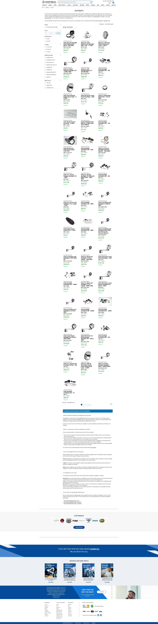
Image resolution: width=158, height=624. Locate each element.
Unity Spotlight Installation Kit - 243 (104, 336)
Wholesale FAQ (59, 614)
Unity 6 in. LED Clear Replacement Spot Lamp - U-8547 (104, 44)
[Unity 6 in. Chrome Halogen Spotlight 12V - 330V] (70, 167)
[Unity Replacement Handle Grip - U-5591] (70, 221)
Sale (98, 5)
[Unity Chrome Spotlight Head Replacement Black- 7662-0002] (70, 35)
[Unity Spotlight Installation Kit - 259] (105, 61)
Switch (49, 77)
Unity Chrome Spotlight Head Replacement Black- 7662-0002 (70, 44)
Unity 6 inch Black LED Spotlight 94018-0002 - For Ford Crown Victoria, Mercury (105, 231)
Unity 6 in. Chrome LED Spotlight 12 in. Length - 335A (70, 204)
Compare (65, 52)
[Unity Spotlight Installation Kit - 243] (105, 328)
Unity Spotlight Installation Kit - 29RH (87, 203)
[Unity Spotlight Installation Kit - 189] (105, 114)
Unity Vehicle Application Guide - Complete (72, 502)
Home (46, 604)
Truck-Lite (70, 614)
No (48, 41)
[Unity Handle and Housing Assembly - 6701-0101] (70, 140)
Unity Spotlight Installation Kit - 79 (69, 392)
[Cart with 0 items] (113, 3)
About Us (114, 5)
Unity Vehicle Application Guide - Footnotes (73, 503)
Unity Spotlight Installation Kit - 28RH (87, 229)
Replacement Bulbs (51, 72)
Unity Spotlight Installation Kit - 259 (104, 69)
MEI (69, 606)
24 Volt (49, 49)
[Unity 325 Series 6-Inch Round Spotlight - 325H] (87, 87)
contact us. (95, 549)
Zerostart (70, 611)
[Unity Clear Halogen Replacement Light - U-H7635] (70, 87)
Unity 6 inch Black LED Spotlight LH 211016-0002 (70, 311)
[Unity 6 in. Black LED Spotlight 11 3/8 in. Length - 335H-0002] (87, 249)
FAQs (57, 608)
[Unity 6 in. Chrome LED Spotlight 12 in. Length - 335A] (70, 194)
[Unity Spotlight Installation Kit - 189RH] (70, 275)
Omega (69, 607)
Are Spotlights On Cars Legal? (69, 472)
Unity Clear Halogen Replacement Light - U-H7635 (70, 97)
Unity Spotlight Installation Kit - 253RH (87, 310)
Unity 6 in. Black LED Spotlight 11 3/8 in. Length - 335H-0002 (87, 258)
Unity (76, 495)
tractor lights (96, 16)
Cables (102, 5)
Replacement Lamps (52, 64)
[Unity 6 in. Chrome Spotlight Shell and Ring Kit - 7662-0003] (105, 140)
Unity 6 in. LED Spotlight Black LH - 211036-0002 (87, 70)
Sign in (110, 2)
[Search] (91, 2)
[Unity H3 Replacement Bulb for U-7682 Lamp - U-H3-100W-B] (87, 114)
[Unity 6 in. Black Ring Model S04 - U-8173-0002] (105, 87)
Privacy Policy (78, 623)
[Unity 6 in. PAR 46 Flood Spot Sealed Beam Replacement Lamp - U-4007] (87, 356)
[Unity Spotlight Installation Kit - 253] (105, 167)
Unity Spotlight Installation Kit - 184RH (105, 310)
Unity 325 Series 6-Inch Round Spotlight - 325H (87, 96)
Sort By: (64, 27)
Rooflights (49, 67)
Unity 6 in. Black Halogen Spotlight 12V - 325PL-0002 (70, 70)
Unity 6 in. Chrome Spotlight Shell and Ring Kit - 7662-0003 (104, 150)
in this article (93, 447)
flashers (100, 20)
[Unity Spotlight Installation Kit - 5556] (87, 140)
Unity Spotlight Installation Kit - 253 (104, 175)
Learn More (50, 582)
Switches (93, 5)
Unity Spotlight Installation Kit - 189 (104, 122)
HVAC (55, 5)
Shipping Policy (59, 610)
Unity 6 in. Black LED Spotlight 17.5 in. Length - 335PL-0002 (87, 284)
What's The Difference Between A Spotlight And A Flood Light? (77, 415)
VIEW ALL (70, 615)
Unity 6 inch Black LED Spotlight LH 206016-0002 (104, 204)
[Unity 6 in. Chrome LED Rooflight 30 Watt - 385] (70, 356)
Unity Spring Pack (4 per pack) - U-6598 (69, 122)
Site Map (93, 623)
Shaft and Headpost (51, 74)
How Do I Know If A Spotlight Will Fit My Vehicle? (73, 492)
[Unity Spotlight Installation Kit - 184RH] (105, 301)
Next (111, 404)
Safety (87, 5)
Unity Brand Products (52, 27)
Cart (57, 606)
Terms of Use (86, 623)
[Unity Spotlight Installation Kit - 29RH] (87, 194)
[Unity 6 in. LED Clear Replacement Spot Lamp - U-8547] (105, 35)
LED (48, 82)
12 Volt (49, 46)
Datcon (69, 613)
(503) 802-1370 (111, 1)
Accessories (50, 62)
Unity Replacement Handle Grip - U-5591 (70, 229)
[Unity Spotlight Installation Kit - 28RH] (87, 221)
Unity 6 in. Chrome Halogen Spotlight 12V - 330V (70, 176)
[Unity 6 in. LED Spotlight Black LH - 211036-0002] (87, 61)
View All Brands (79, 527)
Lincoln (69, 610)
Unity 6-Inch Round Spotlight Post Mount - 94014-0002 (70, 337)
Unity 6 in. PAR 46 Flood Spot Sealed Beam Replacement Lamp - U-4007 (86, 366)
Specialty (82, 5)
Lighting (69, 5)
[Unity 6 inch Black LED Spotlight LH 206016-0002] (105, 194)
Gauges (50, 5)
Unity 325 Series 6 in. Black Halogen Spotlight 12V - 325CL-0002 (87, 338)
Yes (48, 38)
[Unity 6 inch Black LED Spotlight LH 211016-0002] (70, 301)
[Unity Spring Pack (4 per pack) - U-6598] (70, 114)
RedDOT (69, 604)
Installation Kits (51, 60)
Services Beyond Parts (79, 561)
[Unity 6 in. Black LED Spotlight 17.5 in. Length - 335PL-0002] (87, 275)
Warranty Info (59, 613)
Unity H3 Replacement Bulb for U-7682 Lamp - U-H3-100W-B (87, 123)
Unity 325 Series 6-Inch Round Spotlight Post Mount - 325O (105, 284)
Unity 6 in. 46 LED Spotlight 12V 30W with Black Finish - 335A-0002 (87, 177)
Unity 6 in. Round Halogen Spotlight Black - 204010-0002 (104, 365)
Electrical (44, 5)
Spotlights (50, 57)
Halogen (49, 85)
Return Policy (59, 611)
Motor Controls (62, 5)
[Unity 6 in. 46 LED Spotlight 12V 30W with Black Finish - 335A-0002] (87, 167)
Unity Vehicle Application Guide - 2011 (71, 500)
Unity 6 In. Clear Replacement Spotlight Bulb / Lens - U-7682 (87, 44)
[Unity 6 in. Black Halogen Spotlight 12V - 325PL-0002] (70, 61)
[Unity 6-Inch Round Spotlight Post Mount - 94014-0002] (70, 328)
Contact (108, 5)
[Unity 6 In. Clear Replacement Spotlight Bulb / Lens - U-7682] (87, 35)
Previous (52, 520)
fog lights (106, 20)
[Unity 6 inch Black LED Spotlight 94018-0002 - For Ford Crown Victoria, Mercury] (105, 221)
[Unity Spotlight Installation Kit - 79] (70, 383)
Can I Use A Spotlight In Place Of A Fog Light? (73, 451)
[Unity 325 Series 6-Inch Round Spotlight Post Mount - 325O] (105, 275)
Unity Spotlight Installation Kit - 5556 (87, 149)
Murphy (69, 608)
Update (58, 33)
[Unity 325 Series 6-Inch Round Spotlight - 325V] (105, 249)
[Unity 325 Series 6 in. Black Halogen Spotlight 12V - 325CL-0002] (87, 328)
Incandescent (50, 87)
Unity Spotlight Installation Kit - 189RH (70, 283)
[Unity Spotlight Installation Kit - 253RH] (87, 301)
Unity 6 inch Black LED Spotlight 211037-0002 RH (70, 258)
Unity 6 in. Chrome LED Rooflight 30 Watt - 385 (70, 364)
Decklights (49, 69)
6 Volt (48, 51)
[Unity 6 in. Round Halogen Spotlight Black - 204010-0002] (105, 356)
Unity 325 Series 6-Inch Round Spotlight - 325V (105, 257)
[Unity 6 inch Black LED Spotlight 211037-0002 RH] (70, 249)
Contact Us (101, 591)
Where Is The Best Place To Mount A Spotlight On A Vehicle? (76, 429)
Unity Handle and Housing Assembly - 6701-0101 (69, 150)
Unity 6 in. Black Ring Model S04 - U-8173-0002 (104, 97)
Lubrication (75, 5)
